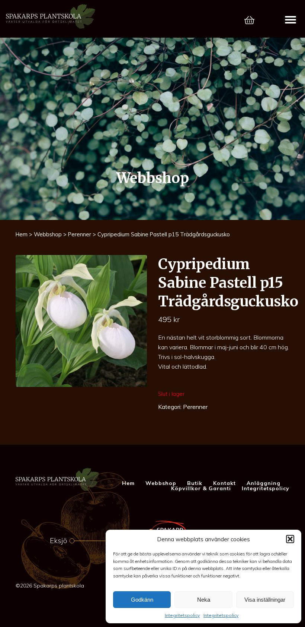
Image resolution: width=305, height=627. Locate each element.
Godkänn (142, 599)
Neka (203, 599)
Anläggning (263, 483)
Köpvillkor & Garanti (201, 488)
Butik (194, 483)
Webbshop (48, 234)
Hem (22, 234)
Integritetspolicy (182, 615)
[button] (290, 539)
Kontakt (224, 483)
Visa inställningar (264, 599)
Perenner (79, 234)
